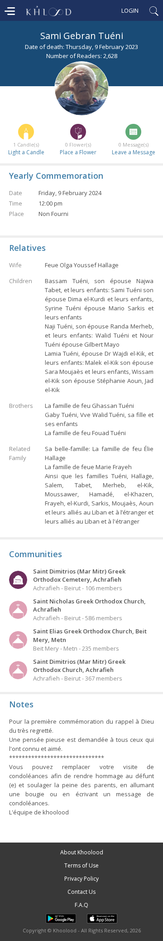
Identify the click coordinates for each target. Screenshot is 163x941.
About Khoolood (81, 852)
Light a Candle (26, 152)
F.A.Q (81, 905)
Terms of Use (81, 865)
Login (130, 10)
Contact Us (81, 892)
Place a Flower (78, 152)
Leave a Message (133, 152)
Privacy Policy (81, 878)
